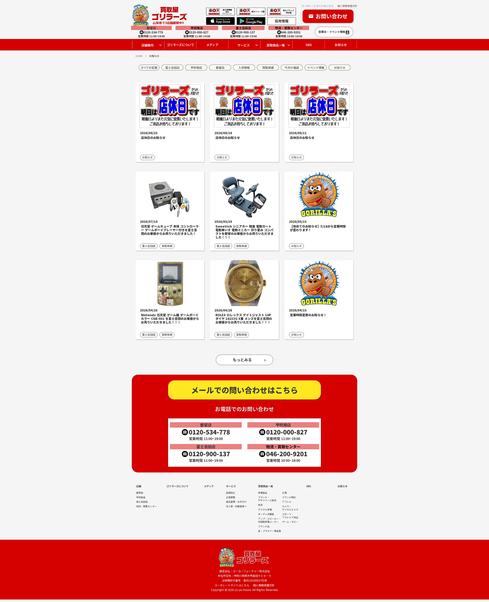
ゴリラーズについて (180, 44)
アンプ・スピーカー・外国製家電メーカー (269, 520)
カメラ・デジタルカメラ (290, 508)
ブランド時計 (289, 497)
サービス (231, 486)
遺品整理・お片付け (236, 501)
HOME (139, 56)
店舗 (138, 486)
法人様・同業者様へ (236, 506)
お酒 (284, 492)
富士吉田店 (142, 501)
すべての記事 (149, 68)
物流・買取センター (146, 506)
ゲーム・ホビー (290, 521)
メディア (212, 44)
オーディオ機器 (266, 514)
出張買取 (230, 497)
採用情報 (281, 20)
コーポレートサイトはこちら (317, 6)
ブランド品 (264, 526)
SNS (309, 44)
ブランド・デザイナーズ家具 (267, 499)
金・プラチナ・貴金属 (269, 530)
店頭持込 (230, 492)
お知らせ (341, 44)
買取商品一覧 (265, 486)
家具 (260, 504)
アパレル (286, 501)
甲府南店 (140, 497)
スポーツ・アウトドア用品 (290, 516)
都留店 (139, 492)
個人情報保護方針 (347, 6)
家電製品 (262, 492)
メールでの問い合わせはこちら (244, 389)
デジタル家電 (265, 509)
